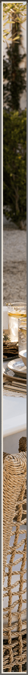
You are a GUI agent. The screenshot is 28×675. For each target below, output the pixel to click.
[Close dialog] (24, 3)
